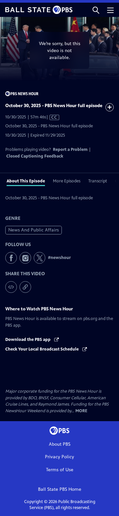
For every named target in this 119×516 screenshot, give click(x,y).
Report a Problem (70, 149)
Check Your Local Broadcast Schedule (42, 349)
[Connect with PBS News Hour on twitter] (39, 258)
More (81, 411)
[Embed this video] (11, 287)
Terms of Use (59, 470)
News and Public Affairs (33, 230)
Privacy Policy (59, 457)
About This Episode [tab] (26, 181)
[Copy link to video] (25, 287)
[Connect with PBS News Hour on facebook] (11, 258)
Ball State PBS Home (59, 489)
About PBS (59, 444)
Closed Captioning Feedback (34, 156)
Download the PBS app (28, 339)
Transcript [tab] (97, 181)
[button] (96, 10)
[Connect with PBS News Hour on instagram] (25, 258)
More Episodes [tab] (66, 181)
